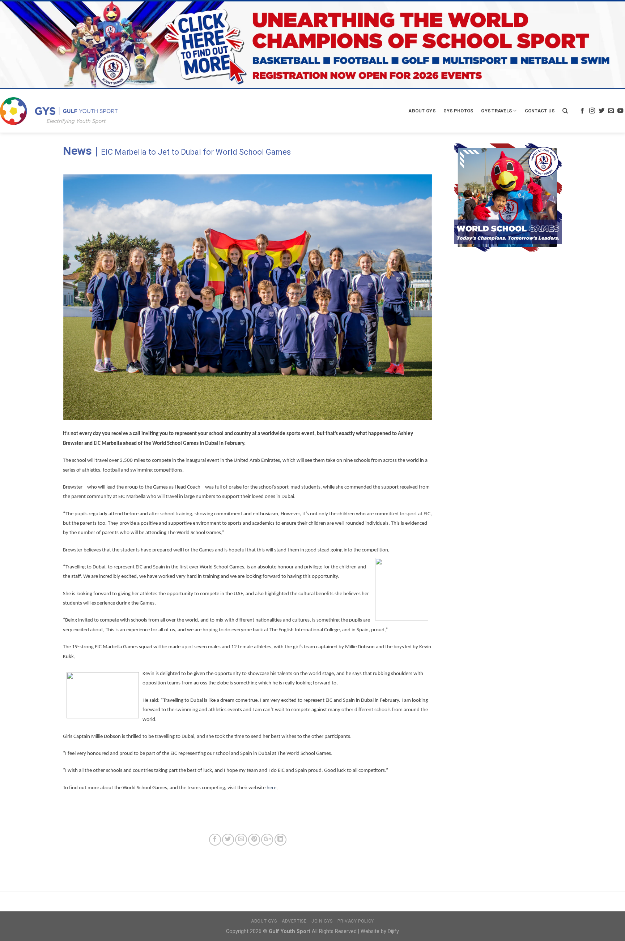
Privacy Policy (355, 921)
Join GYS (322, 921)
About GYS (421, 110)
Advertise (294, 921)
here (271, 788)
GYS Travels (496, 110)
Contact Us (540, 110)
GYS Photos (458, 110)
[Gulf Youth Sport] (59, 110)
